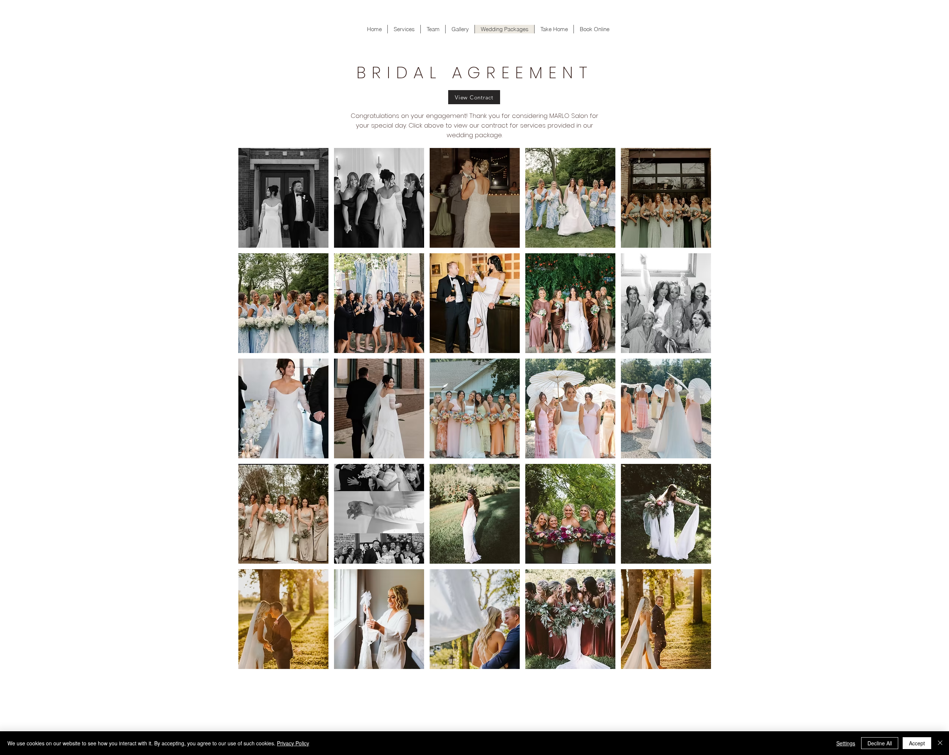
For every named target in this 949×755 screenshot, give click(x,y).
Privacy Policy (293, 743)
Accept (917, 743)
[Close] (940, 743)
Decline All (879, 743)
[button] (283, 198)
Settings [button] (845, 743)
